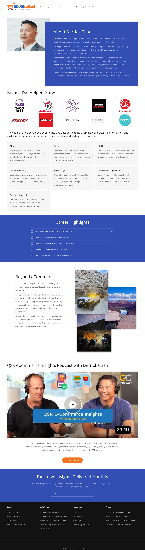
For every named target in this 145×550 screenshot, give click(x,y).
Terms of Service (13, 516)
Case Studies (78, 516)
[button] (48, 6)
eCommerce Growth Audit (49, 512)
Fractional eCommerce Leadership (53, 520)
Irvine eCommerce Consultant (117, 516)
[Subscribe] (91, 493)
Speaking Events (79, 520)
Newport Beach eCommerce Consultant (120, 520)
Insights (76, 512)
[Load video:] (72, 405)
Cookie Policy (12, 520)
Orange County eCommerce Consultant (120, 512)
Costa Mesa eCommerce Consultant (119, 525)
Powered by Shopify (78, 549)
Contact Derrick (72, 460)
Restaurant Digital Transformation (53, 525)
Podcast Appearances (81, 525)
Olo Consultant (45, 529)
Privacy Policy (12, 512)
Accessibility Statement (16, 525)
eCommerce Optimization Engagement (54, 516)
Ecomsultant (68, 549)
